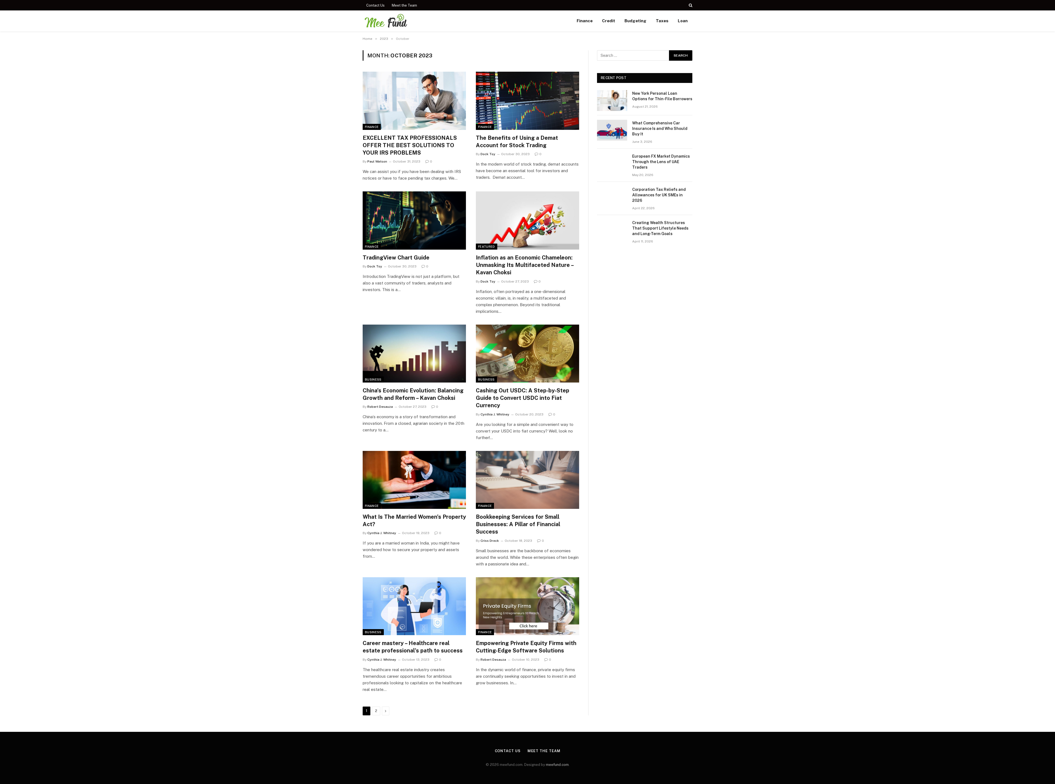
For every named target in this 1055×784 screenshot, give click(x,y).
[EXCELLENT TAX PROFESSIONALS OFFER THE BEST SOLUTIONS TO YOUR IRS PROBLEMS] (414, 101)
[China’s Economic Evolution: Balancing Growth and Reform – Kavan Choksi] (414, 354)
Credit (608, 20)
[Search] (690, 5)
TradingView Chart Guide (396, 257)
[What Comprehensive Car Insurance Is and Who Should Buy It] (612, 130)
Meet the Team (404, 5)
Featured (486, 246)
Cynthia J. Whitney (495, 414)
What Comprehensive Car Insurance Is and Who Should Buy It (659, 128)
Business (373, 379)
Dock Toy (488, 154)
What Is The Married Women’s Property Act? (414, 521)
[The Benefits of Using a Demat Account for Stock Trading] (527, 101)
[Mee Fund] (385, 20)
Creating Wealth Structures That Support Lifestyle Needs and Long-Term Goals (660, 228)
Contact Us (375, 5)
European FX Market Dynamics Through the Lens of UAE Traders (661, 161)
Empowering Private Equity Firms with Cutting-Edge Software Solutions (526, 647)
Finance (585, 20)
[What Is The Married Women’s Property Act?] (414, 480)
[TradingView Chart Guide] (414, 220)
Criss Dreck (490, 541)
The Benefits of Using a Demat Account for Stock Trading (517, 142)
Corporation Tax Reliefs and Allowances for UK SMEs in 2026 (659, 195)
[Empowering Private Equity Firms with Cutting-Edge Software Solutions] (527, 606)
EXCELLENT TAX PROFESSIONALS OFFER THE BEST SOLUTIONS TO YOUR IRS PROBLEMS (410, 145)
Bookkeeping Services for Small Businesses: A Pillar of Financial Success (518, 524)
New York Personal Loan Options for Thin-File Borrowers (662, 96)
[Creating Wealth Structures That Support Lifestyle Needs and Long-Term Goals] (612, 229)
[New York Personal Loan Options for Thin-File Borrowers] (612, 100)
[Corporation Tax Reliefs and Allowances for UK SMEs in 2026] (612, 196)
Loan (683, 20)
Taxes (662, 20)
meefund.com (557, 765)
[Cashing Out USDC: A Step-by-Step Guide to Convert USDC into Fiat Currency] (527, 354)
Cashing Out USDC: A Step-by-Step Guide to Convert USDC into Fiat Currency (522, 398)
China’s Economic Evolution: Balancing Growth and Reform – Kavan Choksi (413, 394)
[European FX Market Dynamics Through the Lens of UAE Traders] (612, 163)
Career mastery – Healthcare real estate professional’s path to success (413, 647)
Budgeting (635, 20)
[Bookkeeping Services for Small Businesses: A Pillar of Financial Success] (527, 480)
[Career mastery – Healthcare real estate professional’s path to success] (414, 606)
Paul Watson (377, 161)
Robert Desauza (380, 407)
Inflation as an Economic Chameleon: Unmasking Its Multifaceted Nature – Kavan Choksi (524, 265)
